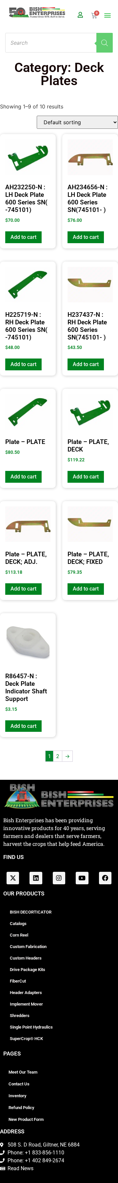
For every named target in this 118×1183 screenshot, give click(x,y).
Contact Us (19, 1083)
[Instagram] (59, 878)
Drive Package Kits (27, 969)
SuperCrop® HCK (26, 1038)
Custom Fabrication (28, 946)
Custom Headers (26, 958)
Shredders (20, 1015)
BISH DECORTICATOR (30, 912)
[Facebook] (105, 878)
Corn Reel (19, 935)
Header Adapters (26, 992)
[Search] (104, 43)
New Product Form (26, 1119)
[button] (107, 15)
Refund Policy (21, 1107)
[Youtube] (82, 878)
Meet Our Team (23, 1072)
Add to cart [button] (23, 237)
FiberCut (18, 981)
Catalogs (18, 923)
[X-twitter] (13, 878)
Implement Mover (26, 1004)
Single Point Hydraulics (31, 1027)
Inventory (17, 1095)
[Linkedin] (36, 878)
